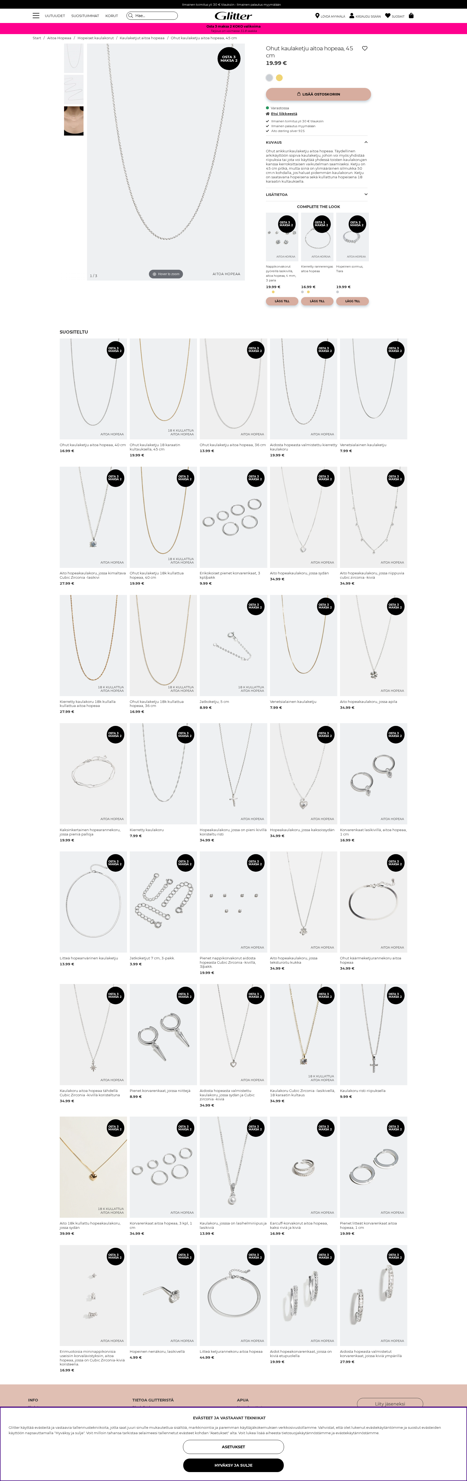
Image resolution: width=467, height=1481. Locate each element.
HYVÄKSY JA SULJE (233, 1465)
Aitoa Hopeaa (59, 38)
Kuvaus (274, 142)
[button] (367, 16)
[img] (74, 58)
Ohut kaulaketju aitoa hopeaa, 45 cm (204, 38)
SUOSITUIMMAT (85, 16)
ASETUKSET (233, 1446)
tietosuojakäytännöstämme (306, 1433)
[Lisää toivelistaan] (365, 48)
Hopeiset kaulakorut (96, 38)
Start (37, 38)
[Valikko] (37, 15)
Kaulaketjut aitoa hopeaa (142, 38)
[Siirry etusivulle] (233, 16)
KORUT (111, 16)
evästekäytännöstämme (357, 1433)
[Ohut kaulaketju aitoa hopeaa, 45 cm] (271, 77)
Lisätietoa (277, 194)
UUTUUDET (55, 16)
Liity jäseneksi (390, 1404)
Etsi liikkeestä (284, 113)
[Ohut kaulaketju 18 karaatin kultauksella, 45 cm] (281, 77)
